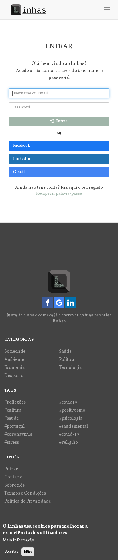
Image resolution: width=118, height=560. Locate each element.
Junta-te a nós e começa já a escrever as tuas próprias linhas (59, 318)
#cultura (12, 410)
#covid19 (68, 402)
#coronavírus (18, 434)
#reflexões (15, 402)
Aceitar (11, 551)
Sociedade (14, 351)
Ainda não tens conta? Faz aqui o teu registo (59, 188)
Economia (14, 368)
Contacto (13, 477)
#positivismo (72, 410)
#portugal (14, 426)
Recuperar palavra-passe (59, 193)
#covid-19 (69, 434)
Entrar (61, 121)
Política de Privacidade (27, 501)
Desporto (13, 376)
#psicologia (70, 418)
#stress (11, 442)
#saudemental (73, 426)
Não (28, 551)
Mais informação (18, 540)
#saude (11, 418)
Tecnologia (70, 368)
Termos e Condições (25, 493)
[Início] (28, 10)
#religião (68, 442)
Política (66, 359)
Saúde (65, 351)
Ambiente (14, 359)
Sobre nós (14, 485)
